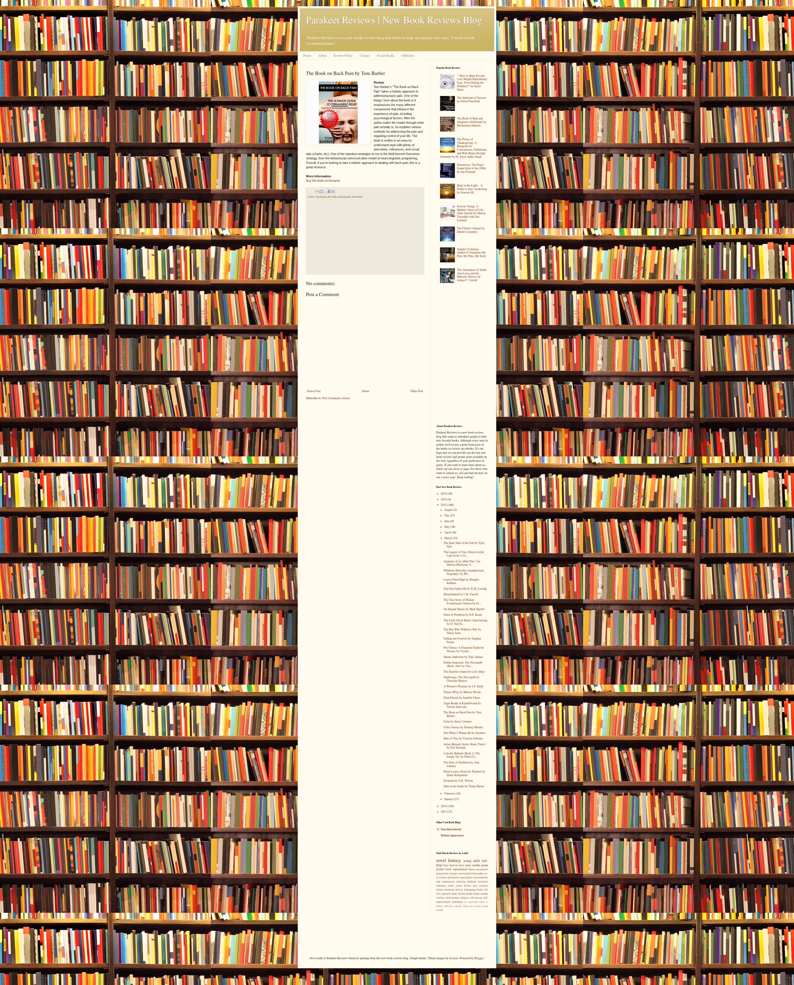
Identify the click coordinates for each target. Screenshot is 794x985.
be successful (471, 901)
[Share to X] (325, 191)
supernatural (460, 869)
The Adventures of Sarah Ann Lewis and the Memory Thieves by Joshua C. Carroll (471, 275)
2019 (444, 493)
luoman (453, 958)
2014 (444, 806)
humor (471, 869)
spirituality (453, 877)
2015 (444, 505)
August (448, 510)
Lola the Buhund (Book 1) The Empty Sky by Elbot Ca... (462, 755)
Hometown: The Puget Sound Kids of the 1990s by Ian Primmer (471, 168)
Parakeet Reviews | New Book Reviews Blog (394, 19)
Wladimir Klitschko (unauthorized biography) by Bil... (464, 572)
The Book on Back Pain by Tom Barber (462, 714)
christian (441, 885)
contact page (448, 477)
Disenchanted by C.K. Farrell (461, 594)
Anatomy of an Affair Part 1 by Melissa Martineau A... (462, 563)
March (448, 538)
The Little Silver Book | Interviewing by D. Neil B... (465, 622)
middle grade (480, 865)
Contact (365, 55)
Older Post (416, 391)
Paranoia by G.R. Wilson (458, 780)
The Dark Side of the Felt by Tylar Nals (464, 544)
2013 (444, 811)
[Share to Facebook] (329, 191)
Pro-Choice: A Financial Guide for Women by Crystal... (464, 649)
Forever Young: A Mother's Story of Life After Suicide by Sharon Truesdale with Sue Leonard (471, 213)
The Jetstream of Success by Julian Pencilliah (471, 99)
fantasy (454, 860)
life (486, 889)
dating (439, 889)
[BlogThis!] (321, 191)
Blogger (478, 958)
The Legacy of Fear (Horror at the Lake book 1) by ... (464, 553)
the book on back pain (339, 196)
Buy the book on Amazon (323, 180)
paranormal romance (447, 873)
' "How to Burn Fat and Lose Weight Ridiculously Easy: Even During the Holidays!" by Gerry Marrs (472, 82)
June (447, 521)
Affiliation (407, 55)
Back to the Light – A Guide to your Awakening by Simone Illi (472, 188)
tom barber (357, 196)
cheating (460, 881)
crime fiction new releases (472, 885)
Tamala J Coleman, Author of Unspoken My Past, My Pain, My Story (471, 252)
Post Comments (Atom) (336, 398)
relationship (477, 873)
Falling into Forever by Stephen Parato (462, 640)
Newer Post (313, 391)
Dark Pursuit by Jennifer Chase (462, 697)
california (448, 905)
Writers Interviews (452, 835)
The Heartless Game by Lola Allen (464, 671)
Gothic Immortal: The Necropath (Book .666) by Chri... (463, 664)
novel (441, 860)
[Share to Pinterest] (333, 191)
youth (485, 905)
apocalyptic (466, 877)
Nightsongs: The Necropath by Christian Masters (461, 679)
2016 (444, 499)
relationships (452, 897)
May (447, 527)
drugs (466, 905)
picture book (443, 869)
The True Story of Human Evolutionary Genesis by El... (462, 601)
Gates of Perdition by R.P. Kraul (463, 615)
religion (464, 897)
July (447, 515)
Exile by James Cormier (458, 721)
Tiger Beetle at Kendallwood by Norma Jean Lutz (462, 705)
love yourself (443, 893)
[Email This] (317, 191)
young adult (471, 860)
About (322, 55)
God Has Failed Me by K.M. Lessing (465, 588)
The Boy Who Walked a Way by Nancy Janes (462, 631)
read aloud (464, 873)
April (447, 532)
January (449, 799)
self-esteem (476, 897)
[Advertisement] (364, 236)
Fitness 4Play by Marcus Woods (462, 692)
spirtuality (457, 901)
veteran (477, 905)
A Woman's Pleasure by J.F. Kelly (463, 686)
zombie (439, 909)
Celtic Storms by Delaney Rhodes (463, 727)
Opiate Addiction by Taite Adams (463, 657)
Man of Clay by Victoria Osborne (463, 738)
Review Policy (343, 55)
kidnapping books (473, 889)
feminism (449, 889)
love (445, 865)
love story (465, 865)
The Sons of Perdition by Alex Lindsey (462, 764)
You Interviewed (451, 829)
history (459, 889)
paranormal (482, 869)
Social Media (385, 55)
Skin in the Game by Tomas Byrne (464, 786)
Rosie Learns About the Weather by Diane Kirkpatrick (464, 773)
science (443, 877)
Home (307, 55)
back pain (321, 196)
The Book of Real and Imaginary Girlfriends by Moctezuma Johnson (471, 121)
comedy (458, 905)
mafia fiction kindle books (465, 893)
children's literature (477, 881)
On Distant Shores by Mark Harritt (464, 609)
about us (458, 469)
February (450, 793)
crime (451, 885)
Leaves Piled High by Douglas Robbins (461, 581)
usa (471, 905)
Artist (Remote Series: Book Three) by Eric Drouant (464, 746)
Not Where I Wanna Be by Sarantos (464, 733)
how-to (454, 865)
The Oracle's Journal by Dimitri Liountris (471, 230)
